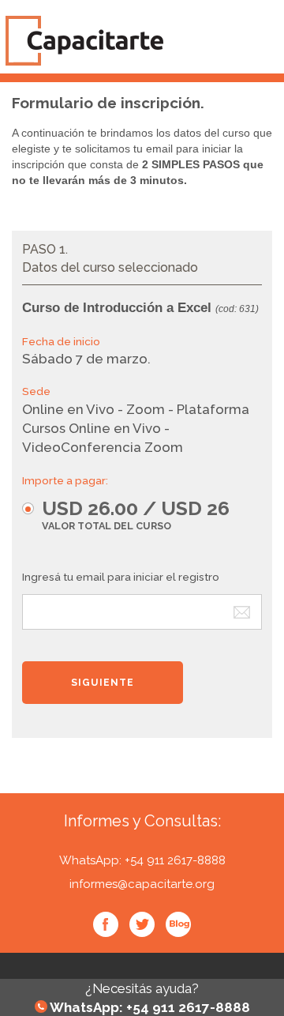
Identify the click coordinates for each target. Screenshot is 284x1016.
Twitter (142, 924)
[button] (133, 514)
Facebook (105, 924)
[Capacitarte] (139, 41)
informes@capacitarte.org (142, 884)
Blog (178, 924)
